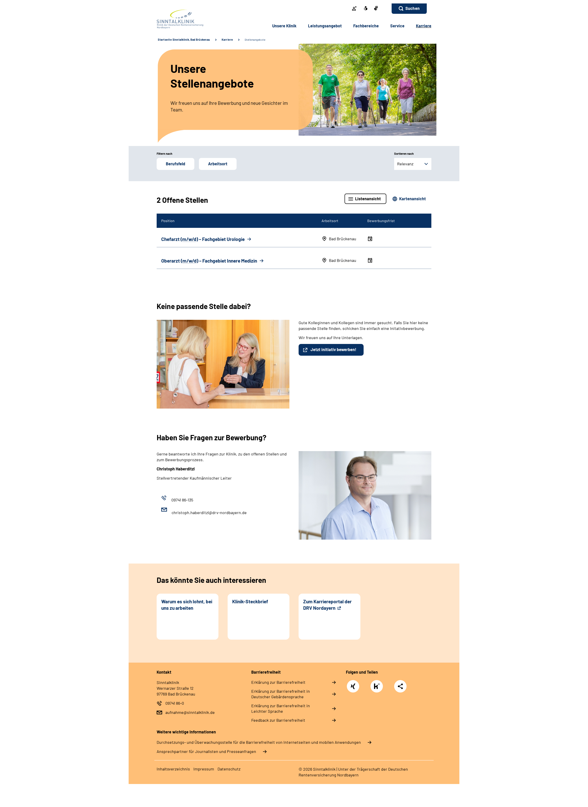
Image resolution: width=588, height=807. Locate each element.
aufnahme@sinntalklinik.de (190, 712)
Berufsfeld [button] (175, 163)
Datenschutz (229, 768)
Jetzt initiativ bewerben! (333, 349)
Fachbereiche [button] (366, 25)
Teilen (400, 686)
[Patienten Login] (354, 9)
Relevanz (405, 164)
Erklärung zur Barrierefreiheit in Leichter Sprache (280, 708)
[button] (409, 8)
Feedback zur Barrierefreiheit (278, 720)
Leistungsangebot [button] (325, 25)
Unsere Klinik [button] (284, 25)
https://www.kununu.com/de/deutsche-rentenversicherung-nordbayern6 (377, 687)
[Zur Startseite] (187, 19)
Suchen (412, 8)
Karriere (227, 39)
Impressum (203, 768)
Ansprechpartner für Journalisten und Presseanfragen (206, 751)
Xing (353, 684)
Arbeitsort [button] (217, 163)
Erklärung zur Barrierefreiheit (278, 682)
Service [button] (397, 25)
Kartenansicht (412, 198)
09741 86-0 (174, 703)
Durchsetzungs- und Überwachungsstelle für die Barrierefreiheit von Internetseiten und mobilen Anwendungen (259, 742)
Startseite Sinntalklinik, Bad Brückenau (184, 39)
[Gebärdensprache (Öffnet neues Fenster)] (376, 8)
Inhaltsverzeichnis (173, 768)
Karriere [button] (423, 25)
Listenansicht (368, 198)
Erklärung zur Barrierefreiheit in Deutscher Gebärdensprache (280, 694)
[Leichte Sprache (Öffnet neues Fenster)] (365, 8)
